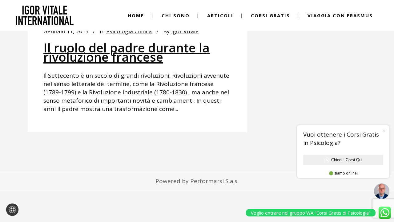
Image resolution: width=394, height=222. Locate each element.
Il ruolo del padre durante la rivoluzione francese (126, 52)
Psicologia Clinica (129, 31)
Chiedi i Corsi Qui (346, 160)
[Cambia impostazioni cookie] (12, 210)
